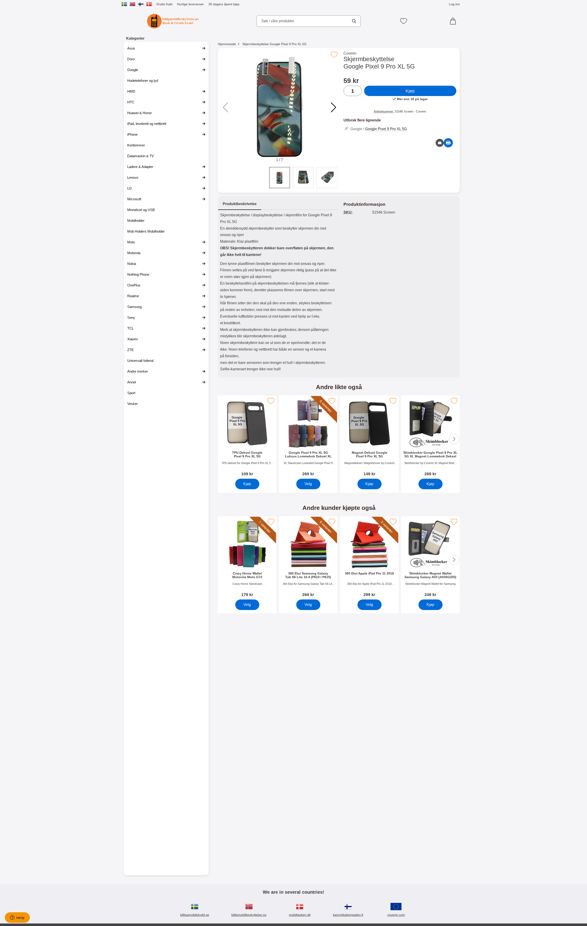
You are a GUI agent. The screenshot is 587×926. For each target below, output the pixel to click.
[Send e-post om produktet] (440, 143)
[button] (333, 107)
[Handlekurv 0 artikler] (454, 21)
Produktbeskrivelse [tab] (240, 204)
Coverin (349, 53)
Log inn (454, 4)
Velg (308, 484)
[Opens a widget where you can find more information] (17, 918)
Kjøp (410, 91)
